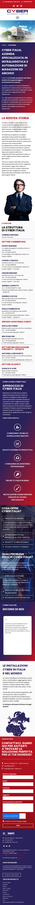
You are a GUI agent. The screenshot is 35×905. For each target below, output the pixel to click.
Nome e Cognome (10, 774)
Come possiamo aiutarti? (13, 802)
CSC (4, 900)
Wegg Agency (21, 858)
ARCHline (5, 898)
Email (5, 781)
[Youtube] (17, 6)
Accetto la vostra (15, 821)
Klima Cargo (7, 888)
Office (4, 886)
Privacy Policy (22, 821)
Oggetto (6, 795)
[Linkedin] (21, 6)
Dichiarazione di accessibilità (15, 855)
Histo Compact (7, 896)
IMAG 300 (6, 890)
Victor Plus (6, 894)
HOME (4, 45)
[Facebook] (13, 6)
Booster (5, 885)
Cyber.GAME (6, 883)
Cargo (5, 892)
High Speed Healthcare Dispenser (13, 902)
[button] (17, 17)
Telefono (6, 788)
